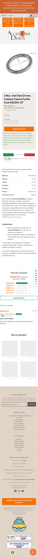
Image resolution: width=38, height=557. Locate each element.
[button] (8, 106)
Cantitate (6, 119)
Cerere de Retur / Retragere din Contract (19, 501)
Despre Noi (19, 439)
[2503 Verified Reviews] (19, 532)
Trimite (32, 404)
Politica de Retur (19, 425)
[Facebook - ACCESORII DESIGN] (15, 491)
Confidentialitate (19, 447)
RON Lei (11, 15)
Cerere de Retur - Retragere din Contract (19, 416)
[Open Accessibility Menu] (12, 552)
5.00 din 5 (24, 277)
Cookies (19, 449)
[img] (4, 311)
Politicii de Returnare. (15, 217)
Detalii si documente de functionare (24, 479)
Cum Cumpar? (19, 419)
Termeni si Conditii (19, 445)
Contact (19, 451)
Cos (34, 15)
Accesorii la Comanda (19, 427)
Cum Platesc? (19, 421)
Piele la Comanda (19, 429)
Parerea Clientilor (19, 441)
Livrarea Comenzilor (19, 423)
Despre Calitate (19, 443)
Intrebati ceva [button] (19, 298)
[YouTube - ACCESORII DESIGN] (22, 491)
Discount (19, 417)
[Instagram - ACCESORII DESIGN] (19, 491)
